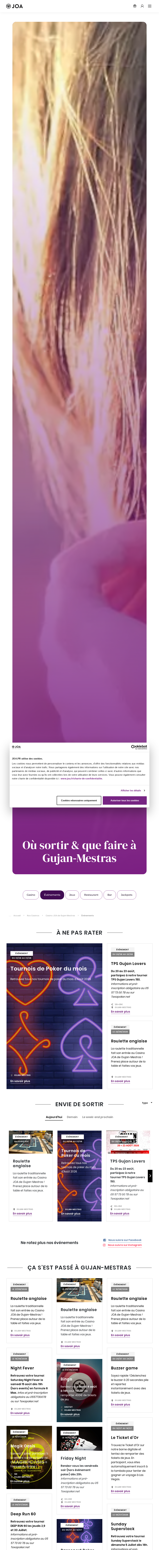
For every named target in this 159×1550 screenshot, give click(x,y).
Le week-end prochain (97, 1117)
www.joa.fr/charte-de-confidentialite (81, 778)
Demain (72, 1117)
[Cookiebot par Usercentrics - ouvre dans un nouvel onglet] (133, 747)
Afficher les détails (131, 790)
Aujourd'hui (54, 1117)
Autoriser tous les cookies (125, 800)
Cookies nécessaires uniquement (79, 800)
